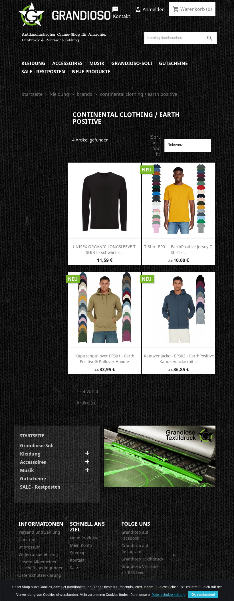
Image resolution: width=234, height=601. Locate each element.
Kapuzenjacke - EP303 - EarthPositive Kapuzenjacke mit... (179, 358)
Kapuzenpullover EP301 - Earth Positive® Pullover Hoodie (104, 358)
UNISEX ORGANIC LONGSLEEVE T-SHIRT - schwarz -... (105, 249)
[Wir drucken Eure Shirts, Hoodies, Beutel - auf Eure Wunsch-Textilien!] (159, 456)
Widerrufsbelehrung (38, 554)
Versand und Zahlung (39, 532)
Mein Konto (81, 545)
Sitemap (78, 552)
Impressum (30, 547)
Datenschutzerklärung (40, 575)
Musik (96, 63)
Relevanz (188, 145)
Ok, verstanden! (203, 595)
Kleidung (33, 63)
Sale (74, 567)
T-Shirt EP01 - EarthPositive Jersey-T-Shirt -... (178, 249)
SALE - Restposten (43, 71)
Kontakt (121, 12)
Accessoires (67, 63)
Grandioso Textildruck (142, 559)
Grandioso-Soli (131, 63)
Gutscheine (173, 63)
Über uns (27, 539)
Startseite (32, 435)
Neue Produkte (91, 71)
